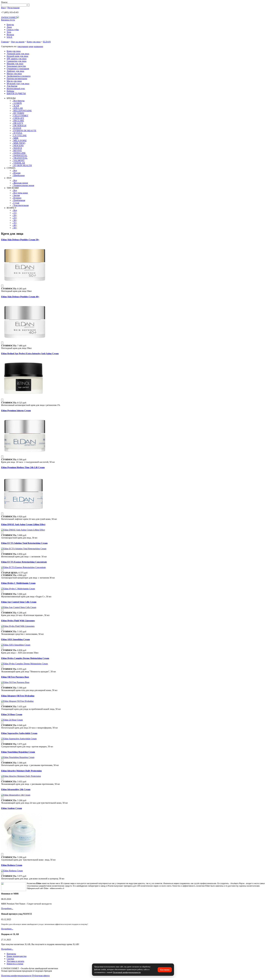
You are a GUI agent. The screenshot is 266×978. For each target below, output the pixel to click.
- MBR (15, 138)
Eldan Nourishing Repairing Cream (18, 752)
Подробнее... (7, 908)
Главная (5, 42)
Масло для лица (14, 81)
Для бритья (12, 86)
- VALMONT (18, 160)
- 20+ (14, 215)
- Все (14, 170)
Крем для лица (34, 42)
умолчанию (22, 46)
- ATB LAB (17, 108)
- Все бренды (18, 101)
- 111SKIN (17, 103)
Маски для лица (14, 73)
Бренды (10, 24)
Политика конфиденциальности (16, 975)
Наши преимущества (16, 956)
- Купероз (16, 198)
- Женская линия (20, 183)
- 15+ (14, 213)
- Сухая (15, 203)
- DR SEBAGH (19, 125)
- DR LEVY (17, 123)
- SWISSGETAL (19, 155)
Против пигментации (17, 78)
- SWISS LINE (19, 153)
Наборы (10, 91)
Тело (9, 32)
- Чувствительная (20, 205)
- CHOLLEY (18, 118)
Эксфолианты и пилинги (18, 76)
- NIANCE (17, 148)
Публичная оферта (41, 975)
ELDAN (47, 42)
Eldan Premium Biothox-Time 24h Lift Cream (23, 467)
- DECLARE (18, 120)
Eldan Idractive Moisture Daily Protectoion (21, 771)
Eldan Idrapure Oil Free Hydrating (17, 696)
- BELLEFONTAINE (22, 110)
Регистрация (13, 8)
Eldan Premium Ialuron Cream (16, 410)
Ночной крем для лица (17, 56)
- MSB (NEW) (18, 143)
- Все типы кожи (20, 193)
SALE (9, 37)
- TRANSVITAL (20, 158)
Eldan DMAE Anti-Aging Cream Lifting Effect (23, 524)
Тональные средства (16, 66)
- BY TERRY (18, 113)
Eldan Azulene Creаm (11, 808)
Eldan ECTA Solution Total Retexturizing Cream (24, 543)
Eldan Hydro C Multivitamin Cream (18, 583)
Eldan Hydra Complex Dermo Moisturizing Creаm (25, 658)
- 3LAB (15, 105)
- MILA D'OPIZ (19, 140)
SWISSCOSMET (9, 17)
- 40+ (14, 225)
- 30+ (14, 220)
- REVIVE (17, 150)
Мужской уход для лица (18, 83)
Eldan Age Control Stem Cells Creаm (18, 602)
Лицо (9, 27)
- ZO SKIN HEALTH (22, 165)
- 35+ (14, 223)
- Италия (16, 173)
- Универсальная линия (23, 185)
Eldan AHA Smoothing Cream (15, 639)
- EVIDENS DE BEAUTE (24, 130)
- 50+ (14, 228)
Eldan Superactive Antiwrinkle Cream (19, 733)
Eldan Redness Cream (11, 865)
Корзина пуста (8, 20)
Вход (3, 8)
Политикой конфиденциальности (127, 972)
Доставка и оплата (15, 961)
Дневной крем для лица (18, 53)
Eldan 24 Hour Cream (11, 714)
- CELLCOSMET (20, 115)
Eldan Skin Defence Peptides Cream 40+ (20, 296)
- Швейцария (18, 175)
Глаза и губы (13, 29)
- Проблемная (18, 200)
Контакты (11, 954)
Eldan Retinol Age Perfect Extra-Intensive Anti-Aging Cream (30, 353)
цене (31, 46)
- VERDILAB (18, 163)
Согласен (164, 970)
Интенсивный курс (16, 88)
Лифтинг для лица (15, 71)
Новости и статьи (15, 964)
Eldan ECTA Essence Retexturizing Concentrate (24, 562)
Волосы (10, 34)
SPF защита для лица (16, 58)
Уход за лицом (17, 42)
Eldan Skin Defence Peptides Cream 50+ (20, 239)
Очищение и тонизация (18, 68)
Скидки (10, 959)
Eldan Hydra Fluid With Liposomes (18, 620)
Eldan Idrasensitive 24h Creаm (15, 789)
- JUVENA (17, 133)
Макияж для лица (15, 63)
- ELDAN (16, 128)
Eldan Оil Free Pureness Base (15, 677)
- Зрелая (16, 195)
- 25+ (14, 218)
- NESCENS (18, 145)
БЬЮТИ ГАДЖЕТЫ (16, 93)
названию (38, 46)
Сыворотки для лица (16, 61)
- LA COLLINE (19, 135)
